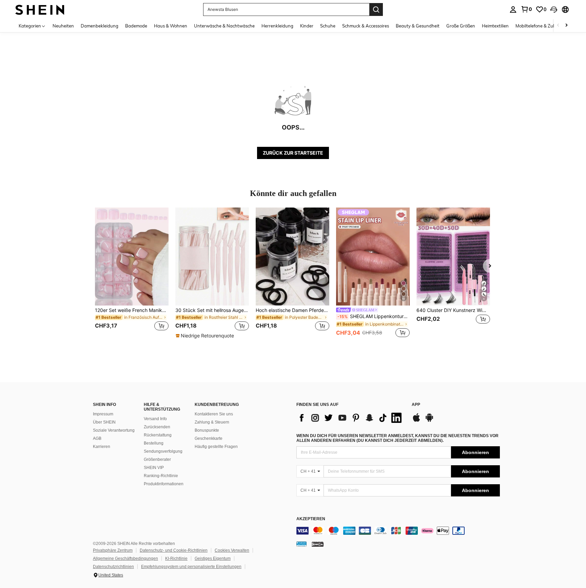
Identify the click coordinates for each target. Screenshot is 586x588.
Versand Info (155, 418)
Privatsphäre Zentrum (113, 550)
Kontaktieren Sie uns (214, 414)
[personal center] (513, 9)
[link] (526, 9)
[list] (350, 418)
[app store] (416, 420)
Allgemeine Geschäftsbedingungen (125, 558)
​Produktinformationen (163, 484)
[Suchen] (376, 9)
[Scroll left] (558, 25)
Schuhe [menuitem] (327, 25)
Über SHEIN (104, 422)
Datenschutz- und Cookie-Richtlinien (174, 550)
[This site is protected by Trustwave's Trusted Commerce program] (301, 544)
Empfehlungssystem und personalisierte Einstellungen (191, 566)
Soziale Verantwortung (114, 430)
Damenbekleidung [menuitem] (99, 25)
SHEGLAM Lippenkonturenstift (373, 316)
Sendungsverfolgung (163, 451)
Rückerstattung (158, 435)
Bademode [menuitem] (136, 25)
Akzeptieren (310, 519)
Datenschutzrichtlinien (113, 566)
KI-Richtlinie (176, 558)
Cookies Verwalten (232, 550)
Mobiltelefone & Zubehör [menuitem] (540, 25)
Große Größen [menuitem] (460, 25)
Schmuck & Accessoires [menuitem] (365, 25)
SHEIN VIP (154, 467)
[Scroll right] (566, 25)
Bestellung (153, 443)
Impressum (103, 414)
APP (416, 405)
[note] (205, 335)
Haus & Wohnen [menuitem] (170, 25)
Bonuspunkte (207, 430)
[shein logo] (39, 9)
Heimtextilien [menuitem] (495, 25)
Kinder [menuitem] (306, 25)
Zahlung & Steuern (212, 422)
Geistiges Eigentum (213, 558)
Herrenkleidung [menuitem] (277, 25)
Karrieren (101, 446)
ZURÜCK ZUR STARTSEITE (293, 153)
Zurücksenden (157, 427)
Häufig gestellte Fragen (216, 446)
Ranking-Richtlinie (161, 475)
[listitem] (132, 273)
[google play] (429, 420)
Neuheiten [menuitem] (63, 25)
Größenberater (157, 459)
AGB (97, 438)
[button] (554, 9)
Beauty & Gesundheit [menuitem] (418, 25)
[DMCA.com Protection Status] (318, 544)
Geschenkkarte (208, 438)
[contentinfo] (398, 531)
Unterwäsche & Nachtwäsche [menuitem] (224, 25)
